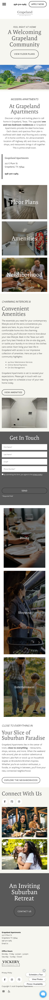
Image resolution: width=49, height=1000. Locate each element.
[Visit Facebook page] (5, 802)
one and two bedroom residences (24, 123)
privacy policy (37, 474)
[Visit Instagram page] (19, 802)
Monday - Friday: (8, 954)
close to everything (18, 747)
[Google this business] (12, 802)
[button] (38, 4)
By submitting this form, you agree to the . (23, 474)
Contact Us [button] (25, 911)
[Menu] (4, 4)
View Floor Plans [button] (24, 54)
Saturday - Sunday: (9, 956)
